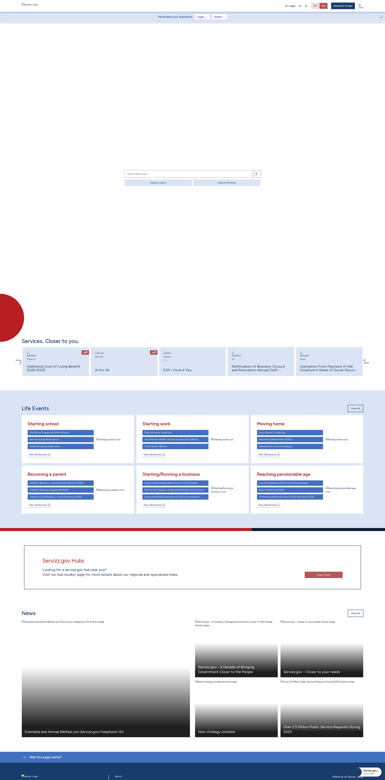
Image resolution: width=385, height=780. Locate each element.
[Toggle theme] (300, 6)
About (118, 776)
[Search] (257, 174)
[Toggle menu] (361, 6)
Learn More (324, 575)
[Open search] (306, 6)
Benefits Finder (343, 6)
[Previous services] (19, 362)
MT (315, 5)
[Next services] (366, 362)
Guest (219, 16)
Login (202, 16)
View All (355, 408)
